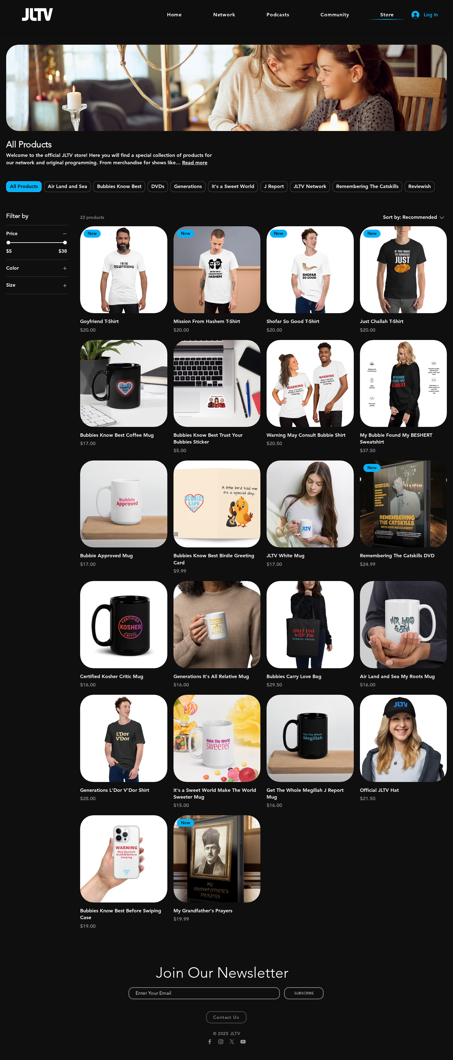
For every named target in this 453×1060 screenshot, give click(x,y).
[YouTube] (243, 1041)
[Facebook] (209, 1041)
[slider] (8, 242)
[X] (232, 1041)
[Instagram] (221, 1041)
